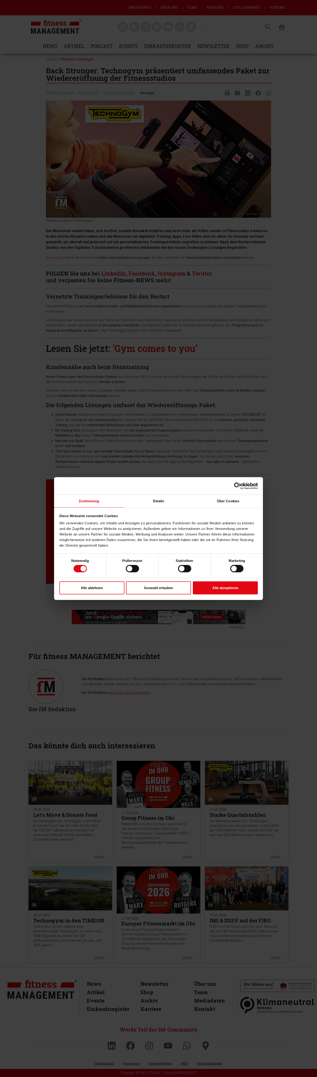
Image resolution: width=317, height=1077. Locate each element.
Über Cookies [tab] (228, 501)
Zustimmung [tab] (89, 501)
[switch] (132, 568)
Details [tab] (158, 501)
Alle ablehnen (92, 588)
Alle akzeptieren (225, 588)
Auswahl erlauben (158, 588)
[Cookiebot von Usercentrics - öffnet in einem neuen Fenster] (237, 485)
